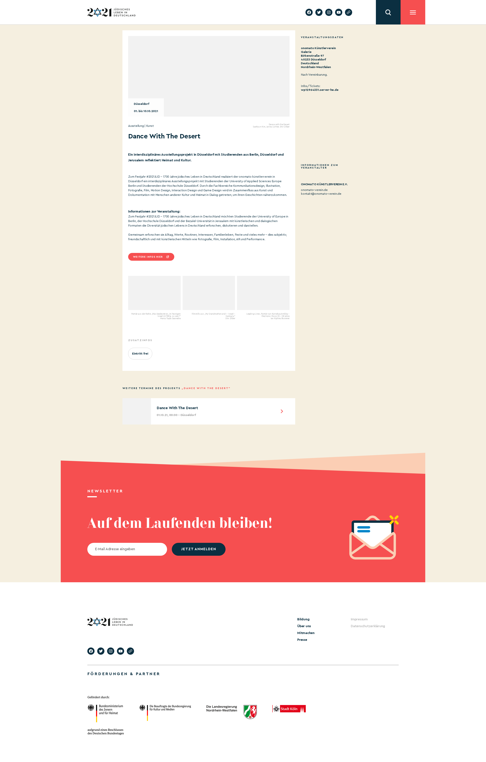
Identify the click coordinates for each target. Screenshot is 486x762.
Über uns (304, 626)
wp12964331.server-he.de (319, 89)
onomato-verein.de (314, 189)
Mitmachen (306, 633)
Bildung (303, 619)
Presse (302, 639)
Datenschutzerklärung (368, 626)
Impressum (359, 619)
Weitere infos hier (148, 257)
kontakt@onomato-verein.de (321, 193)
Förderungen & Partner (123, 674)
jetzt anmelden (198, 549)
